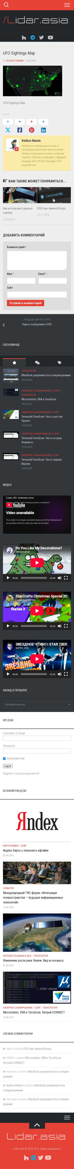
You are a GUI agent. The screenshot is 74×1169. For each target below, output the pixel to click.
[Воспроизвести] (8, 578)
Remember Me (16, 758)
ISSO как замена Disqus (51, 208)
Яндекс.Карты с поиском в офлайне (26, 850)
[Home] (24, 37)
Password (9, 746)
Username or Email (14, 733)
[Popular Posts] (14, 362)
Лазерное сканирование (36, 390)
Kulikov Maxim (15, 60)
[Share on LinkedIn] (43, 126)
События (8, 888)
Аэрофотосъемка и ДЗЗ (17, 955)
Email (42, 273)
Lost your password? (27, 773)
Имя (10, 273)
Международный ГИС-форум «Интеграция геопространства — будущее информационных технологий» (33, 897)
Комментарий (16, 247)
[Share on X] (8, 126)
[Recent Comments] (37, 362)
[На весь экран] (66, 578)
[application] (37, 514)
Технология (29, 370)
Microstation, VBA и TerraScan (39, 399)
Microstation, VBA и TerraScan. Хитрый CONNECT (34, 1012)
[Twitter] (41, 37)
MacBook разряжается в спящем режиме (46, 375)
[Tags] (59, 362)
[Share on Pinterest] (32, 126)
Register (8, 773)
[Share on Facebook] (20, 126)
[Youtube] (50, 37)
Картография (10, 845)
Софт (56, 390)
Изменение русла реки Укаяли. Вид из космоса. (33, 960)
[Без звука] (60, 578)
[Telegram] (32, 37)
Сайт (10, 287)
